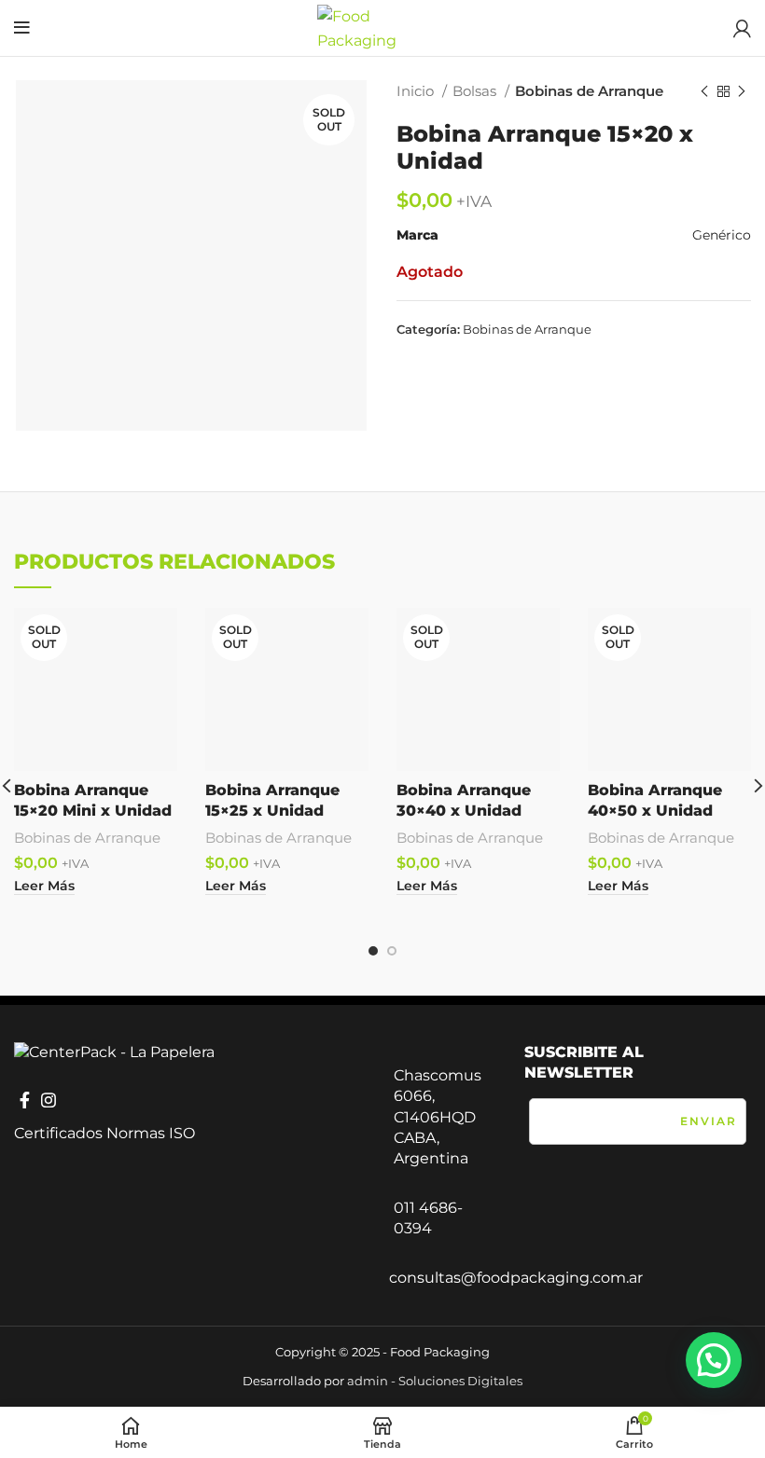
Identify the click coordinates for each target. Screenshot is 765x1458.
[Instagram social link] (48, 1100)
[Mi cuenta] (742, 28)
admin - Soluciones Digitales (434, 1380)
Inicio (417, 91)
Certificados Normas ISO (104, 1133)
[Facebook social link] (24, 1100)
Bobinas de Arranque (589, 91)
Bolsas (476, 91)
